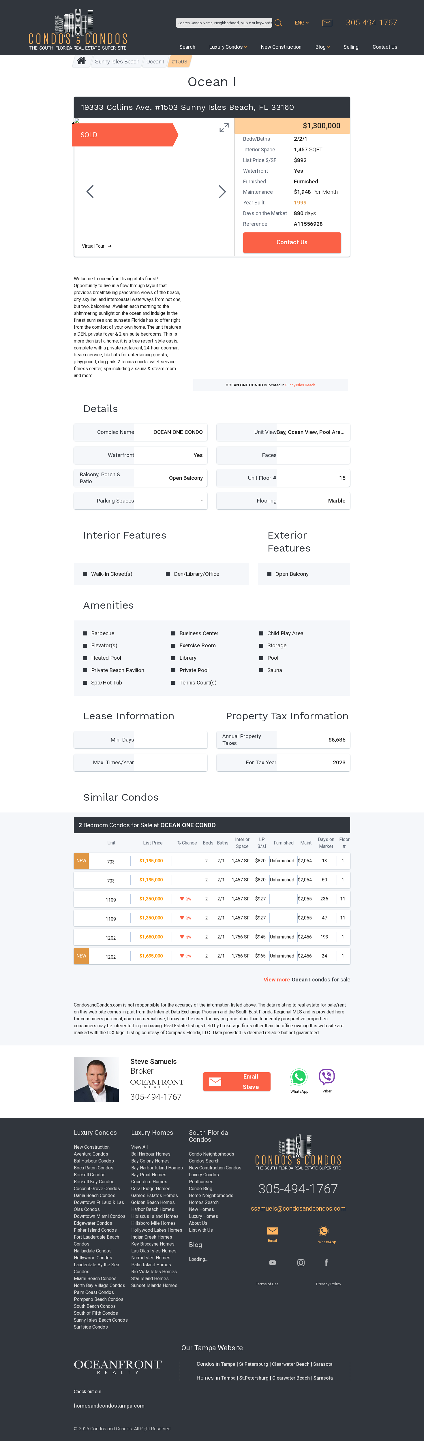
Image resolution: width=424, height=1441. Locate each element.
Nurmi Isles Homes (150, 1258)
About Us (198, 1223)
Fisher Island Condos (95, 1230)
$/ (262, 843)
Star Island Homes (150, 1278)
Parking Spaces (115, 500)
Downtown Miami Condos (99, 1216)
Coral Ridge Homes (150, 1188)
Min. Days (122, 739)
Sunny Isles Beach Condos (101, 1320)
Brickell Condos (90, 1174)
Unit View (265, 432)
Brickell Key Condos (94, 1181)
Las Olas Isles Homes (154, 1251)
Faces (269, 455)
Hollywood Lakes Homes (156, 1230)
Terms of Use (267, 1284)
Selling (351, 47)
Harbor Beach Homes (152, 1209)
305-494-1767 (371, 22)
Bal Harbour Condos (94, 1161)
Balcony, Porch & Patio (100, 478)
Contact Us (385, 47)
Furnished (284, 843)
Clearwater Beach (290, 1364)
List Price (153, 843)
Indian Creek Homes (151, 1237)
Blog (321, 47)
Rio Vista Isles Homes (154, 1271)
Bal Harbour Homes (150, 1154)
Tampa (228, 1364)
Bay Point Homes (148, 1174)
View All (139, 1147)
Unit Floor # (262, 478)
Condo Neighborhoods (211, 1154)
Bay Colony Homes (150, 1161)
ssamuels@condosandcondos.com (298, 1208)
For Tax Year (261, 762)
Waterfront (121, 455)
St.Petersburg (253, 1364)
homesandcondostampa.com (109, 1406)
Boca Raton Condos (93, 1168)
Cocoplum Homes (149, 1181)
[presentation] (89, 192)
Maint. (306, 843)
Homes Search (204, 1202)
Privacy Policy (328, 1284)
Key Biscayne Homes (153, 1244)
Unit (111, 843)
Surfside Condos (91, 1327)
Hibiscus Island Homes (155, 1216)
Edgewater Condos (93, 1223)
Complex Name (115, 432)
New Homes (201, 1209)
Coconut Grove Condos (97, 1188)
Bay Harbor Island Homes (157, 1168)
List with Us (201, 1230)
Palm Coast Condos (94, 1292)
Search (187, 47)
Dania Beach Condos (94, 1195)
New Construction (281, 47)
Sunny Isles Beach (117, 61)
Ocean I (156, 61)
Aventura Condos (91, 1154)
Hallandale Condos (93, 1251)
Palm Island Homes (151, 1264)
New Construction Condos (215, 1168)
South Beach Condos (95, 1306)
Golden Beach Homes (153, 1202)
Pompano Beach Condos (98, 1299)
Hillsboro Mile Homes (153, 1223)
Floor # (344, 843)
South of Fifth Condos (96, 1313)
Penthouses (201, 1181)
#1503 (180, 61)
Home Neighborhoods (211, 1195)
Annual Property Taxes (241, 739)
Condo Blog (200, 1188)
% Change (187, 843)
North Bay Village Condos (99, 1285)
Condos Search (204, 1161)
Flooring (267, 500)
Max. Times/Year (113, 762)
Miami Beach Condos (95, 1278)
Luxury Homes (203, 1216)
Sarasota (323, 1364)
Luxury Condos (226, 47)
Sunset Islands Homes (154, 1285)
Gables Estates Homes (154, 1195)
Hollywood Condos (93, 1258)
